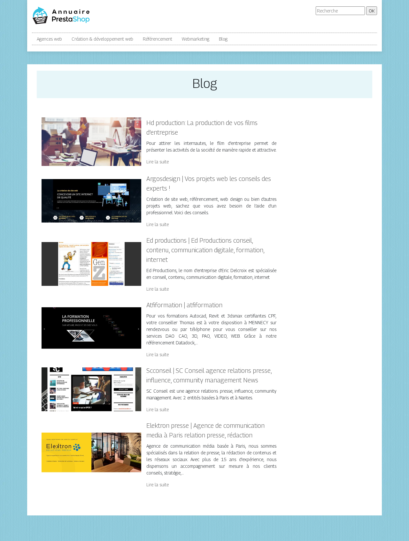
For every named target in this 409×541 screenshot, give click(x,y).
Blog (223, 39)
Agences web (49, 39)
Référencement (157, 39)
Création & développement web (102, 39)
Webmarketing (195, 39)
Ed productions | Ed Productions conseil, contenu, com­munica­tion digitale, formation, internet (205, 250)
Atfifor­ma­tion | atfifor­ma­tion (184, 305)
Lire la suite (157, 161)
